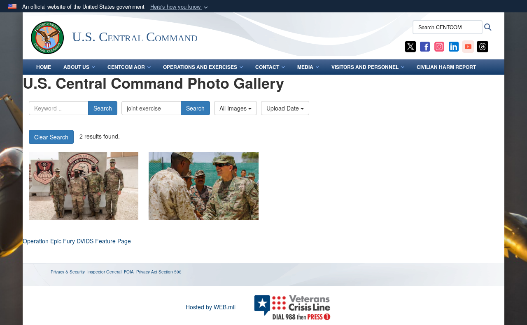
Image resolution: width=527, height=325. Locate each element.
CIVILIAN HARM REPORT (446, 67)
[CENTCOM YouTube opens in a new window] (468, 46)
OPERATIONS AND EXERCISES (200, 67)
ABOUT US (76, 67)
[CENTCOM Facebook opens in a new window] (424, 46)
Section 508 (170, 272)
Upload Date (283, 108)
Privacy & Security (68, 272)
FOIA (129, 272)
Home (43, 67)
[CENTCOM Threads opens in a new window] (482, 46)
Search (102, 108)
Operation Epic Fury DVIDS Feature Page (77, 241)
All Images (233, 108)
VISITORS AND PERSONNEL (365, 67)
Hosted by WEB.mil (211, 307)
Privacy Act (146, 272)
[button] (180, 6)
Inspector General (104, 272)
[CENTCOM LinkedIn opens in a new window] (453, 46)
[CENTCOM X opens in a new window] (410, 46)
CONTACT (267, 67)
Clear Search (51, 137)
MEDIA (305, 67)
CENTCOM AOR (126, 67)
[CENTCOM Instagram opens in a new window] (439, 46)
